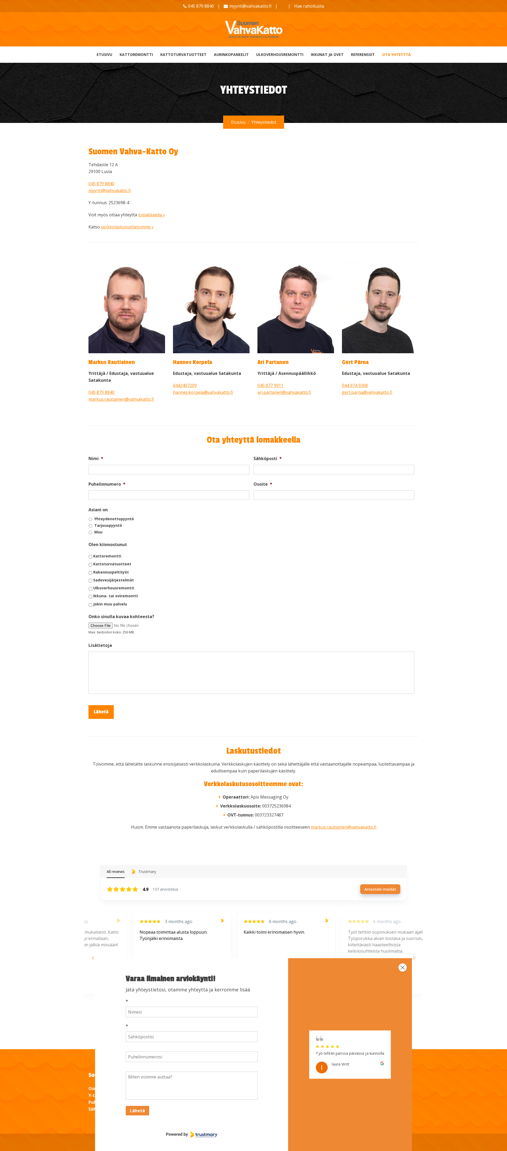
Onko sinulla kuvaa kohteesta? (121, 616)
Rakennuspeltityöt (111, 572)
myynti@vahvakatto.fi (250, 6)
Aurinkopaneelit (231, 54)
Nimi (95, 458)
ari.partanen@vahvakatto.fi (284, 392)
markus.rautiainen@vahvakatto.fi (121, 399)
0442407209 (185, 385)
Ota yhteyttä (396, 54)
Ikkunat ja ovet (327, 54)
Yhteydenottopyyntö (114, 518)
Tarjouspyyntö (108, 525)
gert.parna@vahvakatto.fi (367, 392)
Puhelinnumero (106, 484)
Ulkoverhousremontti (279, 54)
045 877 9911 (270, 385)
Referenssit (363, 54)
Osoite (262, 484)
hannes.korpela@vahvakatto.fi (203, 392)
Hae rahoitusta (309, 6)
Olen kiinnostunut (107, 544)
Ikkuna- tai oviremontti (115, 595)
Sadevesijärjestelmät (113, 579)
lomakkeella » (151, 215)
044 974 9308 (355, 385)
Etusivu (104, 54)
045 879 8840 (101, 184)
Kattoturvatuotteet (183, 54)
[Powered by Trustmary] (192, 1134)
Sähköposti (267, 458)
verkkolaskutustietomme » (127, 227)
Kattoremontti (136, 54)
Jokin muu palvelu (110, 603)
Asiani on (98, 510)
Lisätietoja (100, 645)
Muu (98, 531)
